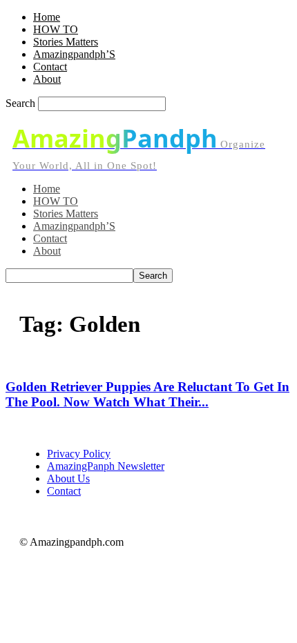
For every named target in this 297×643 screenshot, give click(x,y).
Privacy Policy (79, 453)
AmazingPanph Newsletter (105, 466)
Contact (50, 66)
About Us (68, 478)
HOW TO (55, 29)
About (47, 79)
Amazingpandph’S (74, 54)
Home (46, 17)
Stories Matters (65, 42)
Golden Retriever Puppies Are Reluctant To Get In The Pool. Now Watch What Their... (147, 394)
